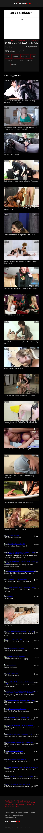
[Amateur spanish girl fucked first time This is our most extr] (21, 420)
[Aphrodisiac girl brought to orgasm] (21, 527)
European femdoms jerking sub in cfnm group (19, 235)
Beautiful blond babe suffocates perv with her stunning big (19, 574)
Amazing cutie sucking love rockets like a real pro (21, 288)
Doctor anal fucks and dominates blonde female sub (21, 778)
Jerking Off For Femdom (12, 154)
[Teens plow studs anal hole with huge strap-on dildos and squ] (21, 767)
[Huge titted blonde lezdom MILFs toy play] (21, 447)
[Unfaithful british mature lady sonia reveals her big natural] (21, 340)
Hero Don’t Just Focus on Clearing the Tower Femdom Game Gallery (18, 565)
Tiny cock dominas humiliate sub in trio (17, 761)
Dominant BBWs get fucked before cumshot (18, 502)
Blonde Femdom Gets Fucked (13, 368)
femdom (9, 60)
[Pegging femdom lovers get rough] (14, 648)
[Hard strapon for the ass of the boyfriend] (15, 579)
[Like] (10, 47)
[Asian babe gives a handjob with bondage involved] (18, 734)
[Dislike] (7, 47)
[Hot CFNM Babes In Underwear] (21, 313)
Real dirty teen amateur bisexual (14, 753)
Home (33, 813)
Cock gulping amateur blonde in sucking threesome (21, 181)
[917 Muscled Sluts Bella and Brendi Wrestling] (17, 639)
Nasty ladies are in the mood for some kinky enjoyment (19, 476)
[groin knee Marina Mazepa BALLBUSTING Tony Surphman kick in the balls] (21, 99)
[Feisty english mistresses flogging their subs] (16, 717)
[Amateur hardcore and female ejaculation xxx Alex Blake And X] (21, 259)
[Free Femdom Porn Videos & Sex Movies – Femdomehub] (13, 823)
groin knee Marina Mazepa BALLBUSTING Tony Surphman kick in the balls (19, 101)
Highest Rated (22, 813)
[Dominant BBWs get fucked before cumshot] (21, 500)
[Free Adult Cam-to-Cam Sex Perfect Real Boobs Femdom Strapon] (21, 683)
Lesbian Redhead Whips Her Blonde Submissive (19, 395)
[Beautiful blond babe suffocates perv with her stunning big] (20, 571)
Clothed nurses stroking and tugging (16, 659)
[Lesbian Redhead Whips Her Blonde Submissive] (21, 393)
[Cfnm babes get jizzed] (11, 673)
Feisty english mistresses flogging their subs (19, 719)
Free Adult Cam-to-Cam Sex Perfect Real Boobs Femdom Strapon (19, 685)
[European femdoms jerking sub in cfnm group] (21, 233)
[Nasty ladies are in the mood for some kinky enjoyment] (21, 474)
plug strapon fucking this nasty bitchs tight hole (20, 786)
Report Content (32, 47)
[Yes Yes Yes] (21, 623)
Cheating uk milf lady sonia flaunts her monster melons (20, 634)
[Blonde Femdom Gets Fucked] (21, 367)
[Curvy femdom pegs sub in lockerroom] (15, 709)
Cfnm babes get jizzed (11, 675)
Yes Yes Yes (8, 625)
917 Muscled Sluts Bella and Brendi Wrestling (18, 642)
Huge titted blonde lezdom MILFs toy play (18, 449)
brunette (24, 56)
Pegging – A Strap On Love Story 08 (15, 546)
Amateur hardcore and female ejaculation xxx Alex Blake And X (20, 262)
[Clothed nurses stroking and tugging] (14, 656)
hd (7, 64)
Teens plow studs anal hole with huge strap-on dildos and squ (19, 770)
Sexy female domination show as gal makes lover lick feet (20, 590)
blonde (15, 56)
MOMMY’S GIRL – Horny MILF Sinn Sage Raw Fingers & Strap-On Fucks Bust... (19, 695)
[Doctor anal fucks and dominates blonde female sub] (18, 776)
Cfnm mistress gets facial (12, 537)
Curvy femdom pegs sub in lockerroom (17, 711)
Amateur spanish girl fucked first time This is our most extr (20, 423)
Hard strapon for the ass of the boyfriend (18, 581)
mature (14, 64)
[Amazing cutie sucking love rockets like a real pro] (21, 286)
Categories (9, 813)
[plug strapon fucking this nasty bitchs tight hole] (17, 784)
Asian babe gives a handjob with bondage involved (20, 736)
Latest (7, 815)
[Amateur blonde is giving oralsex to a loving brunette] (18, 742)
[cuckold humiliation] (10, 665)
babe (8, 56)
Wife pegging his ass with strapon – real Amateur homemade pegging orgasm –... (20, 556)
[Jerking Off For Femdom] (21, 152)
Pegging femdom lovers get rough (15, 650)
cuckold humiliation (10, 667)
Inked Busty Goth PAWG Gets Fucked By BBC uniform (19, 703)
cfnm (33, 56)
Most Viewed (18, 815)
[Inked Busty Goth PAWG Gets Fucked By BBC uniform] (19, 700)
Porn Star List (10, 818)
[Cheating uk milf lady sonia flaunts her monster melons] (19, 631)
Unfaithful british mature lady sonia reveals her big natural (21, 342)
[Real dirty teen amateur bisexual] (13, 751)
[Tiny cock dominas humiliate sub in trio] (15, 759)
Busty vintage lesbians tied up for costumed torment (19, 728)
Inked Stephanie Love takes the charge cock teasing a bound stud (21, 208)
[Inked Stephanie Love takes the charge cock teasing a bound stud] (21, 206)
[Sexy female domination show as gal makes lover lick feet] (20, 587)
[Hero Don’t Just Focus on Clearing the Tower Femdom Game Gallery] (21, 563)
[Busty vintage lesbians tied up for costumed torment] (18, 725)
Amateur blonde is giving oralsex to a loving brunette (19, 745)
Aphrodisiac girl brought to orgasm (15, 529)
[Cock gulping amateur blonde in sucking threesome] (21, 179)
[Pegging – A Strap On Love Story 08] (14, 544)
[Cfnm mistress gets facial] (11, 535)
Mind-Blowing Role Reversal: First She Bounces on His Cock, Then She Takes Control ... (20, 128)
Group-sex (19, 60)
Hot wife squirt (9, 598)
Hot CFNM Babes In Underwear (14, 315)
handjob (29, 60)
